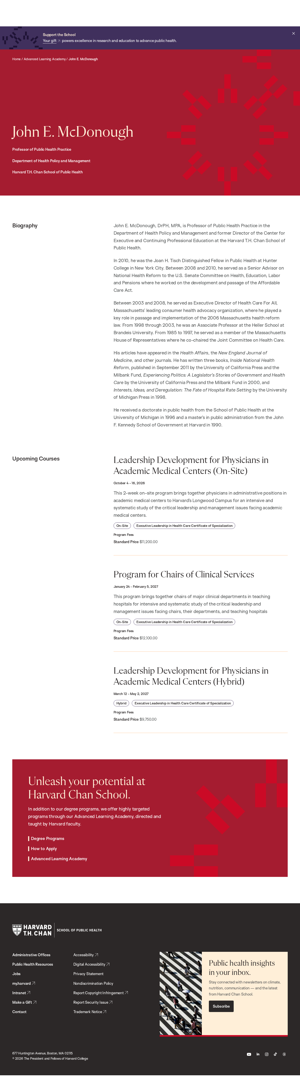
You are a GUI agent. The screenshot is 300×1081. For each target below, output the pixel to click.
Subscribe (221, 1006)
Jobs (16, 973)
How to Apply (44, 848)
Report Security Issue (90, 1002)
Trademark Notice (87, 1011)
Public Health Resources (32, 964)
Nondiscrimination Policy (93, 983)
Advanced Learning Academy (59, 858)
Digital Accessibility (89, 964)
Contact (19, 1011)
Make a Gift (22, 1002)
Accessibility (83, 954)
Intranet (19, 992)
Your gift (49, 40)
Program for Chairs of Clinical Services (184, 575)
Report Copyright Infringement (98, 992)
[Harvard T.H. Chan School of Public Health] (56, 930)
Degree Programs (47, 838)
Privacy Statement (88, 973)
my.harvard (21, 983)
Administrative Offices (31, 954)
